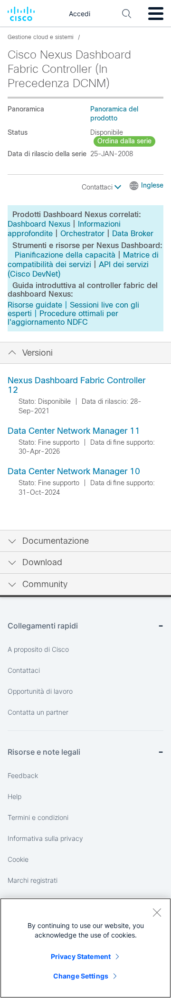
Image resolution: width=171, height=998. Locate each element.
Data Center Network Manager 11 (74, 431)
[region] (85, 948)
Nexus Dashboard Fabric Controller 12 (76, 385)
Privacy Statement (81, 956)
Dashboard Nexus (39, 224)
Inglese (152, 185)
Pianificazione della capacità (65, 255)
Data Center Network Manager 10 (74, 471)
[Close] (157, 912)
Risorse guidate (35, 305)
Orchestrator (82, 234)
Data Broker (132, 234)
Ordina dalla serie (124, 141)
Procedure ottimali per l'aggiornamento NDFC (63, 317)
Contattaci (98, 187)
